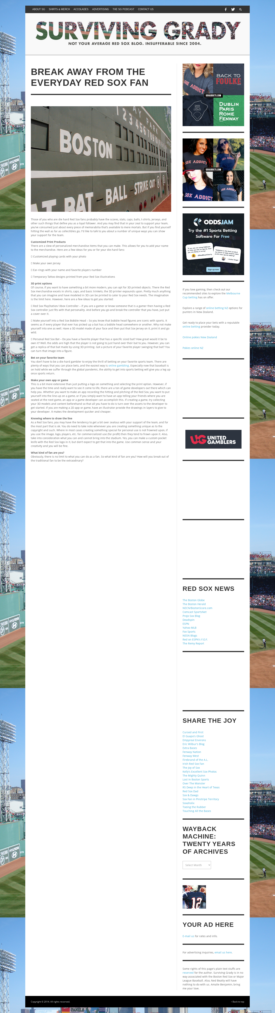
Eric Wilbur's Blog (193, 744)
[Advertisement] (101, 507)
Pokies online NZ (193, 348)
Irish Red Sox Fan (193, 763)
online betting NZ (217, 308)
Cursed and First (193, 732)
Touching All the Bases (197, 811)
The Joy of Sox (191, 767)
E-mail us (188, 936)
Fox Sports (189, 631)
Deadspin (189, 620)
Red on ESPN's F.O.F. (195, 639)
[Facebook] (225, 9)
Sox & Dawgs (190, 795)
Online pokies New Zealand (200, 337)
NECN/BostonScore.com (197, 608)
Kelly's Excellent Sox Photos (200, 771)
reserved (188, 972)
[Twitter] (232, 9)
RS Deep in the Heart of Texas (201, 787)
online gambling (119, 365)
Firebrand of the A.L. (195, 760)
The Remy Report (193, 643)
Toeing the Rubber (194, 807)
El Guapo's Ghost (193, 736)
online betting (191, 326)
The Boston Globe (194, 600)
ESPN (186, 623)
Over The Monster (194, 783)
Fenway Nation (192, 752)
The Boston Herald (194, 604)
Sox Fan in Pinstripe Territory (201, 799)
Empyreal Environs (194, 740)
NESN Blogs (190, 635)
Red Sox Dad (190, 791)
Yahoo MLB (189, 627)
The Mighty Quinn (194, 775)
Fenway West (191, 756)
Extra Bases (190, 748)
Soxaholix (188, 803)
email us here (223, 952)
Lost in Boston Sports (196, 779)
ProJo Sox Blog (191, 616)
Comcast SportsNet (195, 612)
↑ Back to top (237, 1001)
